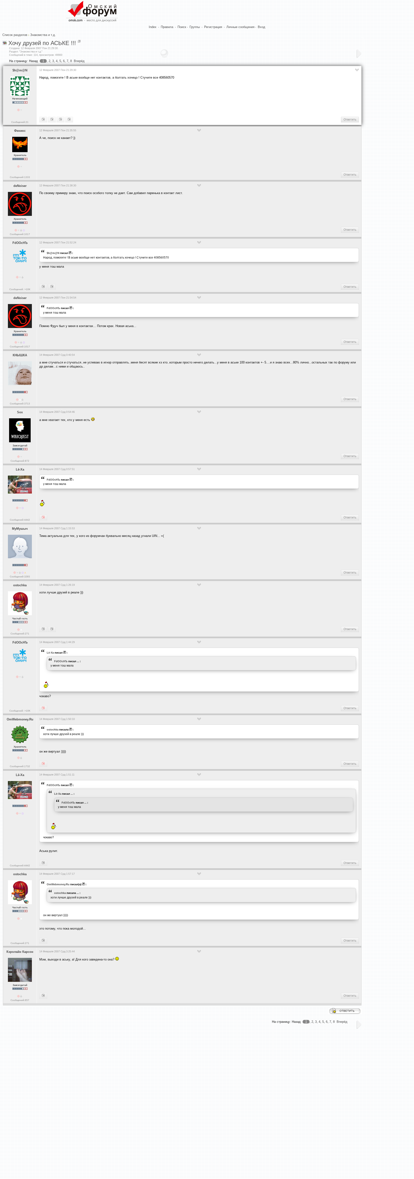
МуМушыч (20, 528)
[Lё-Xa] (43, 287)
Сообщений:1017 (20, 234)
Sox (20, 412)
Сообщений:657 (20, 1000)
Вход (261, 27)
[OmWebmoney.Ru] (52, 629)
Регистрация (213, 27)
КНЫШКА (20, 355)
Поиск (182, 27)
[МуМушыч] (43, 940)
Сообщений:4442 (20, 519)
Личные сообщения (240, 27)
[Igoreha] (43, 629)
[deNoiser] (52, 287)
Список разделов (14, 35)
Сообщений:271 (20, 633)
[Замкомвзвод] (52, 119)
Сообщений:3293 (20, 576)
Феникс (20, 130)
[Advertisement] (126, 97)
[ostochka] (43, 764)
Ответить (350, 119)
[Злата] (43, 863)
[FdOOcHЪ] (69, 119)
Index (152, 27)
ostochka (20, 585)
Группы (195, 27)
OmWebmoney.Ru (20, 719)
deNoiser (20, 186)
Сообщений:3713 (20, 403)
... (78, 661)
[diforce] (60, 119)
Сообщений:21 (20, 122)
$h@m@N (19, 70)
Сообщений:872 (20, 461)
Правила (167, 27)
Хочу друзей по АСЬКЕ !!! (42, 43)
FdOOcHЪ (20, 243)
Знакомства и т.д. (43, 35)
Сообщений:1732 (20, 766)
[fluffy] (43, 119)
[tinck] (43, 996)
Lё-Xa (20, 469)
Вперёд (79, 61)
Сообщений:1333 (20, 177)
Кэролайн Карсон (19, 952)
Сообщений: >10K (19, 289)
